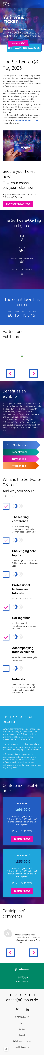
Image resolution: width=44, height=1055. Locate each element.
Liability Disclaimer (22, 1047)
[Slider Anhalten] (22, 373)
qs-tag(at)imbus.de (22, 1000)
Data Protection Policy (22, 1041)
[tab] (20, 445)
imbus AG (25, 1017)
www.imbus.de (22, 981)
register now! (18, 43)
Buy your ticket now (18, 203)
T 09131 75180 (22, 995)
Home (22, 1023)
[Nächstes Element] (33, 373)
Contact (22, 1029)
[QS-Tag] (7, 4)
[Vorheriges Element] (10, 373)
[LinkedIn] (27, 1009)
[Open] (39, 4)
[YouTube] (17, 1009)
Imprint (22, 1035)
